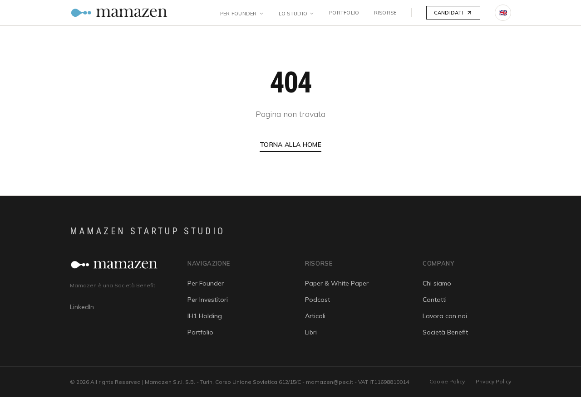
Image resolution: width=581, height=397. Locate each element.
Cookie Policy (447, 381)
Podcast (317, 299)
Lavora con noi (445, 316)
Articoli (315, 316)
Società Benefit (445, 332)
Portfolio (344, 13)
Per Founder (238, 13)
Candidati (448, 13)
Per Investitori (207, 299)
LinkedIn (82, 307)
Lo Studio (293, 13)
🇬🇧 (503, 13)
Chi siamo (437, 283)
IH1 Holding (204, 316)
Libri (311, 332)
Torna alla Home (290, 144)
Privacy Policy (493, 381)
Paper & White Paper (337, 283)
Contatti (435, 299)
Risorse (385, 13)
